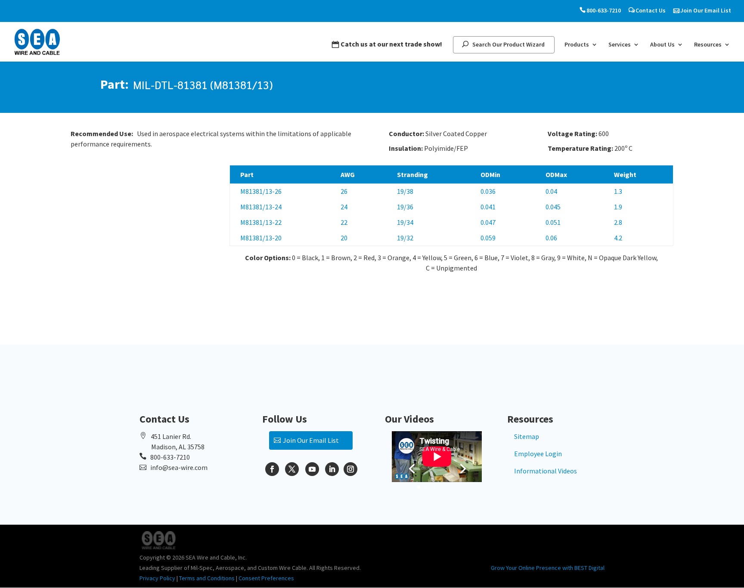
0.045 (553, 206)
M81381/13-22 (261, 222)
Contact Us (651, 10)
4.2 (618, 237)
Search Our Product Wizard (508, 44)
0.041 (488, 206)
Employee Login (538, 453)
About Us (662, 44)
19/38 (405, 191)
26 (344, 191)
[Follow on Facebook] (272, 469)
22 (344, 222)
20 (344, 237)
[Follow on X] (292, 469)
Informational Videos (545, 471)
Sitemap (526, 436)
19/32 (405, 237)
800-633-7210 (603, 10)
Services (619, 44)
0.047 (488, 222)
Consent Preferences (266, 578)
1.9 (618, 206)
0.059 (488, 237)
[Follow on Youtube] (312, 469)
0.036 (488, 191)
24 (344, 206)
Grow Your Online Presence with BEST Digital (547, 568)
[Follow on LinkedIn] (332, 469)
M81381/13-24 (261, 206)
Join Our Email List (705, 10)
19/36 (405, 206)
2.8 (618, 222)
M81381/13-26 (261, 191)
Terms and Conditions (207, 578)
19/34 (405, 222)
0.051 (553, 222)
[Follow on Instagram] (350, 469)
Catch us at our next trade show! (391, 44)
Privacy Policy (157, 578)
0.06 (551, 237)
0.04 (551, 191)
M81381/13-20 (261, 237)
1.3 (618, 191)
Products (576, 44)
